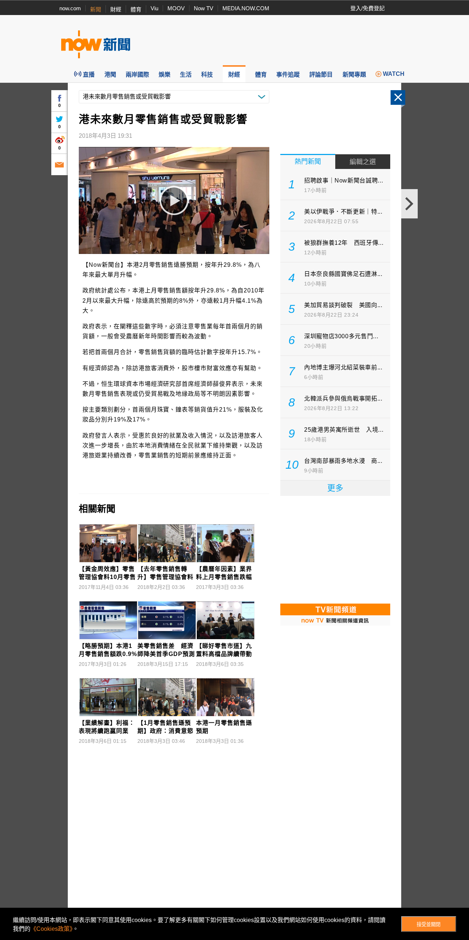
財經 (115, 9)
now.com (70, 8)
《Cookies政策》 (51, 929)
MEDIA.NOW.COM (245, 8)
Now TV (203, 8)
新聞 (95, 9)
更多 (335, 488)
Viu (154, 8)
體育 (135, 9)
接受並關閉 (428, 924)
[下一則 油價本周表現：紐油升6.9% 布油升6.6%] (409, 203)
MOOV (176, 8)
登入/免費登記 (367, 8)
